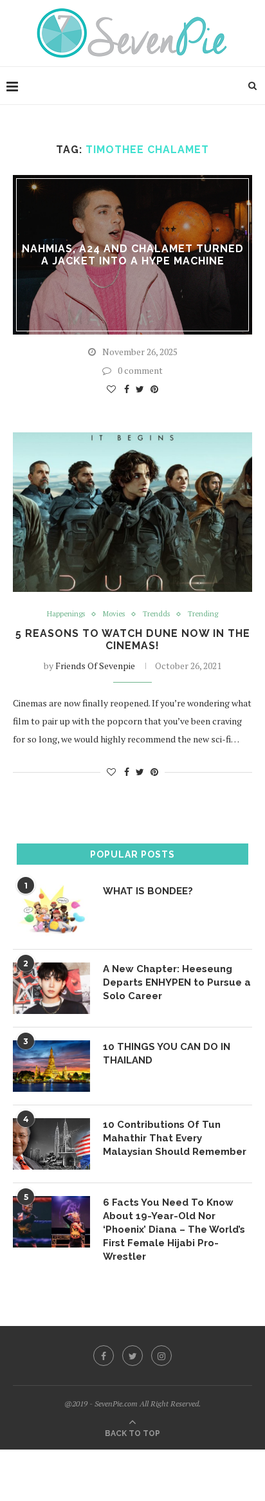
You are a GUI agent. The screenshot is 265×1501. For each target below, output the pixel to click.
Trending (203, 614)
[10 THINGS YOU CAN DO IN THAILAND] (51, 1066)
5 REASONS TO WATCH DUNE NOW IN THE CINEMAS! (132, 639)
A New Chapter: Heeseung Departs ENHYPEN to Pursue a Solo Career (177, 982)
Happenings (66, 614)
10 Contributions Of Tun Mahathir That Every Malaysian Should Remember (174, 1138)
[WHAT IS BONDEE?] (51, 910)
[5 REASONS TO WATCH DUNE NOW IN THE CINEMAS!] (132, 512)
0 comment (140, 370)
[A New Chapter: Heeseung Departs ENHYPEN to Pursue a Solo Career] (51, 988)
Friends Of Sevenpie (95, 665)
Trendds (156, 614)
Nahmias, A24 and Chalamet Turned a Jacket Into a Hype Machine (133, 255)
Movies (114, 614)
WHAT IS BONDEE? (148, 891)
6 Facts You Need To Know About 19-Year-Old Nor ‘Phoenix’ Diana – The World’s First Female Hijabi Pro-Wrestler (174, 1229)
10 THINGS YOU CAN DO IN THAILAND (166, 1053)
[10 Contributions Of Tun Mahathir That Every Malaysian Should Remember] (51, 1144)
